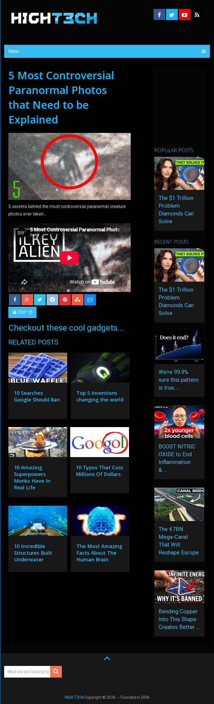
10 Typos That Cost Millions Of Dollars (99, 470)
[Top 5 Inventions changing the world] (100, 369)
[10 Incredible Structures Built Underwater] (37, 522)
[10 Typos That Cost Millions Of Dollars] (99, 443)
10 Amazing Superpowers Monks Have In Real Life (32, 477)
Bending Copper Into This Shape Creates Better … (179, 619)
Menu (13, 51)
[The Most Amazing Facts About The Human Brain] (100, 522)
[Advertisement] (184, 110)
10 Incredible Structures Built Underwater (33, 553)
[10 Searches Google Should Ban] (37, 369)
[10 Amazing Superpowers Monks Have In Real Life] (37, 443)
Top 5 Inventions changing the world (99, 396)
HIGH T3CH (74, 697)
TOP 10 (25, 312)
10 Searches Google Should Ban (37, 396)
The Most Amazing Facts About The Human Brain (99, 553)
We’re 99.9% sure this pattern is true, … (178, 380)
